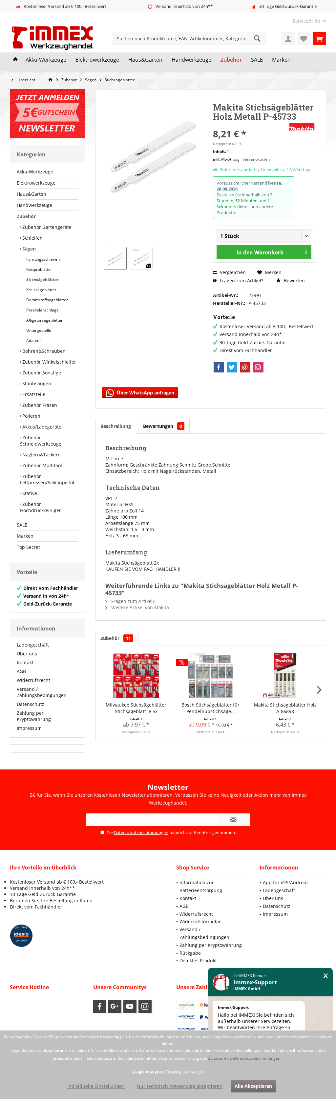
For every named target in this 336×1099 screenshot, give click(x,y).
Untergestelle (38, 330)
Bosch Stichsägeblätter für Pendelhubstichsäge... (210, 708)
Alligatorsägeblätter (44, 320)
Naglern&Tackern (41, 454)
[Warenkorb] (319, 38)
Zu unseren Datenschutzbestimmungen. (244, 1058)
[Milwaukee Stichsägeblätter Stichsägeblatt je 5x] (136, 675)
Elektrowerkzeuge (36, 183)
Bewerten (294, 280)
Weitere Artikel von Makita (139, 607)
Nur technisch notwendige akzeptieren (179, 1086)
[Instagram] (258, 367)
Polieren (30, 416)
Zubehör (26, 216)
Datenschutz (30, 704)
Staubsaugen (36, 383)
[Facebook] (219, 367)
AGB (21, 671)
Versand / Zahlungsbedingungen (42, 692)
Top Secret (28, 547)
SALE (22, 525)
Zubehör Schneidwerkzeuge (40, 440)
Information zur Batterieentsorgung (200, 886)
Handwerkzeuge (34, 205)
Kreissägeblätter (40, 289)
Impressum (29, 728)
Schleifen (32, 238)
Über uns (27, 653)
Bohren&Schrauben (43, 351)
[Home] (15, 60)
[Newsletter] (47, 113)
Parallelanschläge (42, 310)
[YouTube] (129, 1006)
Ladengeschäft (33, 645)
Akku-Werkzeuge (35, 172)
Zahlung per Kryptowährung (34, 716)
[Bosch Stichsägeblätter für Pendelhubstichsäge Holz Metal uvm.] (210, 675)
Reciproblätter (38, 269)
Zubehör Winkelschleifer (48, 362)
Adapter (33, 340)
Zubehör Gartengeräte (46, 227)
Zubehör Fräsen (39, 405)
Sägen (28, 249)
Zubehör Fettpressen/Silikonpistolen (49, 479)
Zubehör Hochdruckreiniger (40, 507)
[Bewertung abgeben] (250, 125)
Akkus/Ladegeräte (41, 427)
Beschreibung (115, 426)
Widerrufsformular (200, 921)
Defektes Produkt (198, 960)
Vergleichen (232, 272)
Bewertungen (162, 426)
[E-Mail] (245, 367)
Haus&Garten (31, 194)
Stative (29, 493)
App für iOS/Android (285, 882)
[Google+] (114, 1006)
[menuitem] (307, 21)
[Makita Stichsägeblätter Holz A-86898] (285, 675)
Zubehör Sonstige (41, 373)
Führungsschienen (42, 259)
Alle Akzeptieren (253, 1086)
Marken (25, 536)
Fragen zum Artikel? (241, 280)
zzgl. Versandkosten (251, 159)
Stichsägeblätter (41, 279)
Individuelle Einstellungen (96, 1086)
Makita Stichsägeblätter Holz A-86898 (285, 708)
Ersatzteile (33, 394)
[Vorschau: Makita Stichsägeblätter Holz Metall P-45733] (115, 258)
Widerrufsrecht (33, 680)
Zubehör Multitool (41, 465)
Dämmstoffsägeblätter (46, 300)
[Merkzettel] (304, 38)
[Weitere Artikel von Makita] (302, 127)
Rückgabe (190, 953)
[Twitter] (232, 367)
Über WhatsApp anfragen (145, 393)
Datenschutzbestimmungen (141, 832)
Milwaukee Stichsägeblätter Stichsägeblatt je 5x (136, 708)
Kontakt (25, 662)
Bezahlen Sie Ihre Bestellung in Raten (51, 900)
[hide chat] (326, 976)
